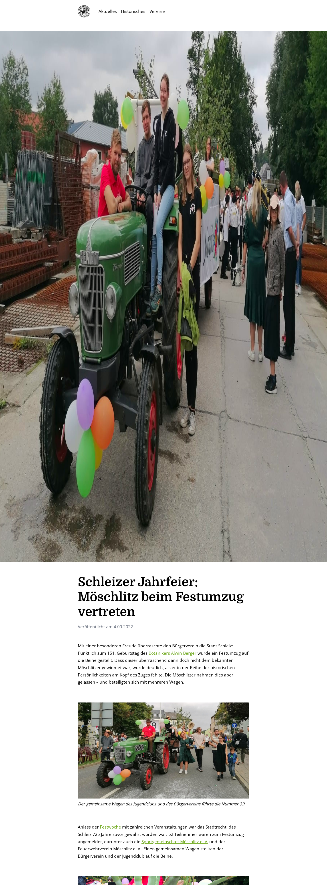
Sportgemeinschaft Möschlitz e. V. (174, 841)
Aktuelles (108, 11)
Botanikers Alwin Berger (172, 653)
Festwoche (110, 827)
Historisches (133, 11)
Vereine (157, 11)
